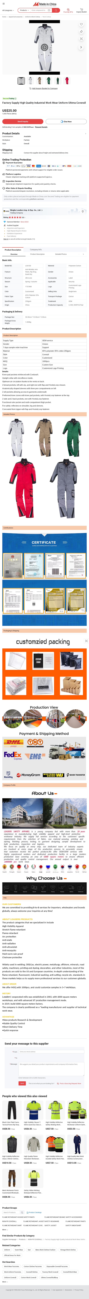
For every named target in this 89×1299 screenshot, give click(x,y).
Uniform (7, 1250)
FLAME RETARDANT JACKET (33, 1221)
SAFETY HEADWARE (51, 1221)
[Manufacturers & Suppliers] (44, 4)
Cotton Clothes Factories (33, 1266)
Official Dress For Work (12, 1255)
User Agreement (57, 1290)
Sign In (5, 239)
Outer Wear (19, 1250)
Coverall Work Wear (70, 1272)
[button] (79, 254)
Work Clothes (47, 17)
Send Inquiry (23, 121)
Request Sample (41, 127)
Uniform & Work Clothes (32, 17)
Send (22, 1083)
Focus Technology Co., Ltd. (29, 1290)
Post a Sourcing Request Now (69, 1083)
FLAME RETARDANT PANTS (76, 1221)
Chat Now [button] (68, 122)
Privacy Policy (79, 1290)
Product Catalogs (35, 1212)
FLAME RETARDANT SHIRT (12, 1225)
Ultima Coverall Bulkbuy (49, 1277)
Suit (29, 1250)
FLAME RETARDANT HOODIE (12, 1217)
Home (4, 17)
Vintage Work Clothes (68, 1250)
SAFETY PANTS (28, 1217)
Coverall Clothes (32, 1272)
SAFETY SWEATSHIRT (73, 1225)
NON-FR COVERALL (9, 1221)
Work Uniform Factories (12, 1272)
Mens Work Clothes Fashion (45, 1250)
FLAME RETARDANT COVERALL (33, 1225)
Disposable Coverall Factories (57, 1266)
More (4, 1282)
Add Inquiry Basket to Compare (44, 88)
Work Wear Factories (11, 1266)
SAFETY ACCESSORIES (74, 1217)
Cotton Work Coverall (28, 1277)
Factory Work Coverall (50, 1272)
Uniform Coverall (10, 1277)
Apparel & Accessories (15, 17)
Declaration (68, 1290)
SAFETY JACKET (50, 1225)
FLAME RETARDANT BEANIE (54, 1217)
